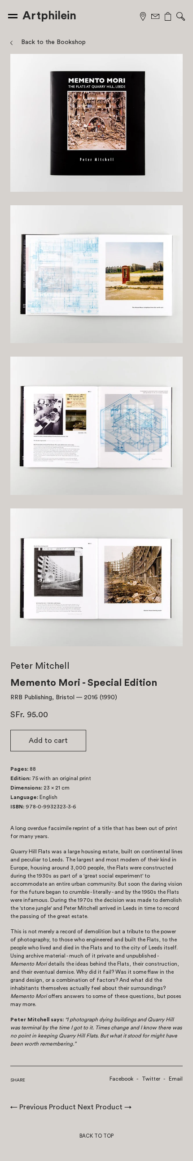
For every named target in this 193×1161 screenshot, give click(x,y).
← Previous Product (43, 1107)
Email (176, 1079)
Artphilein (49, 16)
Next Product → (105, 1107)
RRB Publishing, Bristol (42, 697)
